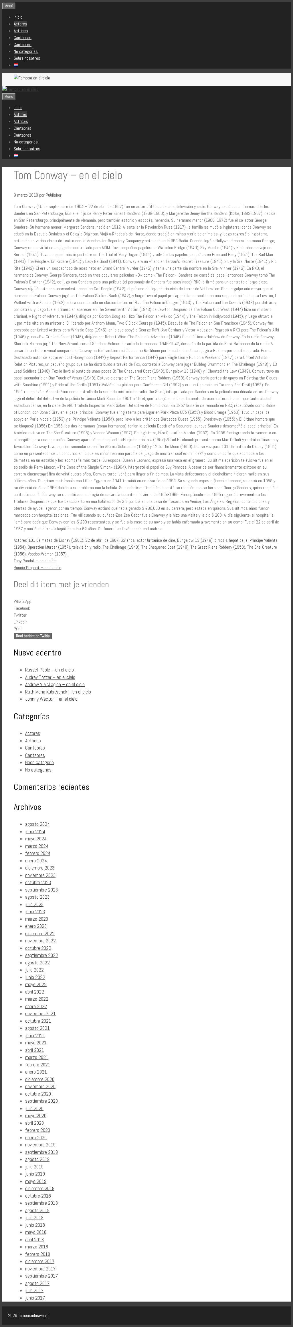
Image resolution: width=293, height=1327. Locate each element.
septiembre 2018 (41, 1203)
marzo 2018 (36, 1247)
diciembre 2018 (39, 1188)
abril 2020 (34, 1123)
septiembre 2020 (41, 1101)
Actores (20, 24)
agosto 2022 (37, 963)
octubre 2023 (38, 882)
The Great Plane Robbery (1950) (218, 547)
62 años (128, 540)
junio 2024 (35, 831)
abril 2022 (34, 992)
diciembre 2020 (39, 1079)
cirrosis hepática (229, 540)
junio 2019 (35, 1174)
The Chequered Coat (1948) (165, 547)
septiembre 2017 (41, 1276)
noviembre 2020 (40, 1086)
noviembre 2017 (40, 1269)
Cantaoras (22, 38)
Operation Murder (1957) (49, 547)
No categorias (26, 51)
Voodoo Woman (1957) (47, 554)
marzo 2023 (36, 919)
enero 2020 (36, 1137)
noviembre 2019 (40, 1145)
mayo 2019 (35, 1181)
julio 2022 (34, 970)
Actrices (21, 31)
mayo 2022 (36, 984)
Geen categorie (39, 762)
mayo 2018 (35, 1232)
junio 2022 (35, 977)
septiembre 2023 (41, 890)
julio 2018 (34, 1217)
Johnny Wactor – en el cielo (51, 699)
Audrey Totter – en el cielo (50, 677)
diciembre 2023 (39, 868)
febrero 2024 (37, 853)
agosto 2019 (37, 1159)
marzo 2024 (36, 846)
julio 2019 (34, 1167)
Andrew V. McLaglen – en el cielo (55, 684)
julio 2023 (34, 904)
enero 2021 (36, 1072)
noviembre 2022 (40, 941)
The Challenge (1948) (121, 547)
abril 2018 (34, 1239)
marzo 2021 (36, 1057)
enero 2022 (36, 1006)
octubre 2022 (38, 948)
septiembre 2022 (41, 955)
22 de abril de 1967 (102, 540)
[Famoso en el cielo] (20, 89)
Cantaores (22, 44)
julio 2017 (34, 1290)
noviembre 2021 (40, 1013)
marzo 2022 (36, 999)
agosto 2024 (37, 824)
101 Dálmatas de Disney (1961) (55, 540)
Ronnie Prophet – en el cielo (37, 568)
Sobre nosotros (27, 58)
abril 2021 (34, 1050)
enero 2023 (36, 926)
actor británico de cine (156, 540)
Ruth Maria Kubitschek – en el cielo (58, 692)
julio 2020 (34, 1108)
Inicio (18, 17)
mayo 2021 (36, 1043)
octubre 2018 (38, 1196)
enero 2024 (36, 861)
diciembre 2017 (39, 1261)
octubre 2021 (38, 1021)
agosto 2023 (37, 897)
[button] (146, 601)
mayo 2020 (35, 1115)
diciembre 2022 (40, 933)
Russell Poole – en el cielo (49, 670)
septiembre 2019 (41, 1152)
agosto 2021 (37, 1028)
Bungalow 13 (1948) (195, 540)
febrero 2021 (37, 1065)
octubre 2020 (38, 1094)
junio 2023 (35, 911)
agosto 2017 (37, 1283)
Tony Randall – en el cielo (35, 561)
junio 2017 (35, 1298)
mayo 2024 (36, 839)
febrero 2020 (37, 1130)
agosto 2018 (37, 1210)
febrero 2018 (37, 1254)
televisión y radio (86, 547)
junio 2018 (35, 1225)
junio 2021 (35, 1035)
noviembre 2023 (40, 875)
